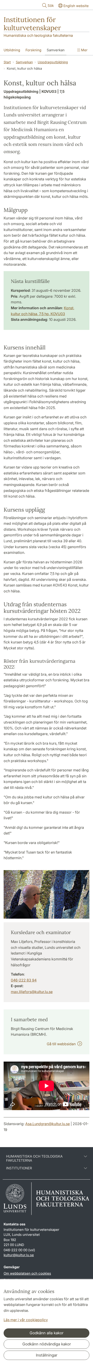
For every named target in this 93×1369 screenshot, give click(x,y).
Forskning (33, 50)
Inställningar (46, 1355)
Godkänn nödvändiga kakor (46, 1344)
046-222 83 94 (24, 980)
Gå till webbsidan (62, 1044)
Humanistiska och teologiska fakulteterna (38, 35)
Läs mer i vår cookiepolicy (26, 1319)
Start (7, 62)
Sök (51, 5)
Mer (84, 50)
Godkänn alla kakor (46, 1333)
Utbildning (12, 50)
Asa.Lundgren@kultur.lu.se (47, 1123)
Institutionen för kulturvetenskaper (32, 23)
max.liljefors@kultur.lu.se (32, 991)
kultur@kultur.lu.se (19, 1255)
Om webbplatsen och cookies (27, 1273)
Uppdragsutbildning (53, 62)
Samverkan (56, 50)
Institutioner (19, 1168)
